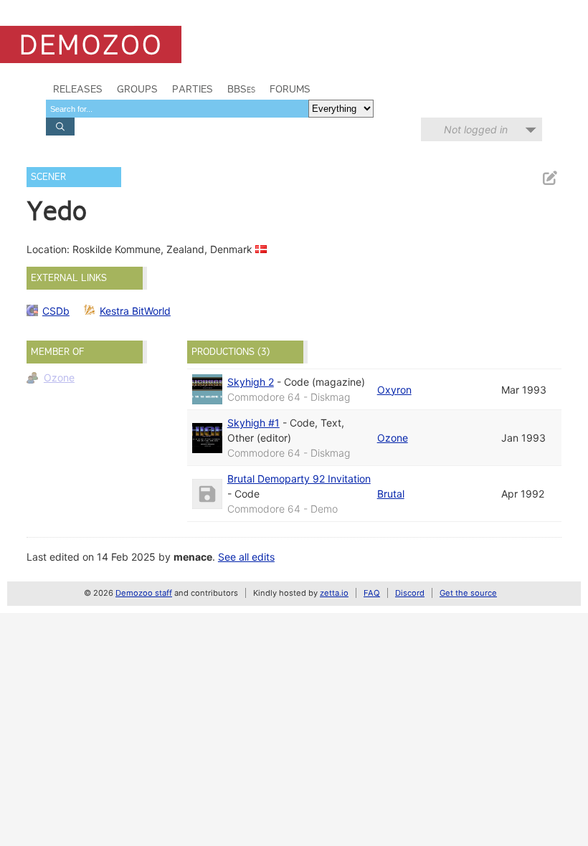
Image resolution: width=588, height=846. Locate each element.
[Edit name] (549, 178)
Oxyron (394, 390)
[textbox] (177, 109)
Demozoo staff (143, 593)
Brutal (390, 494)
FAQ (372, 593)
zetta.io (334, 593)
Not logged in (476, 129)
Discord (410, 593)
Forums (290, 88)
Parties (192, 88)
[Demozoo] (90, 44)
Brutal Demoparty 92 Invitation (299, 478)
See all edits (246, 557)
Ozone (59, 377)
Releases (78, 88)
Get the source (468, 593)
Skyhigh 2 (250, 382)
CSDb (56, 311)
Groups (137, 88)
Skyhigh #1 (253, 423)
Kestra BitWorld (135, 311)
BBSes (241, 88)
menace (193, 557)
